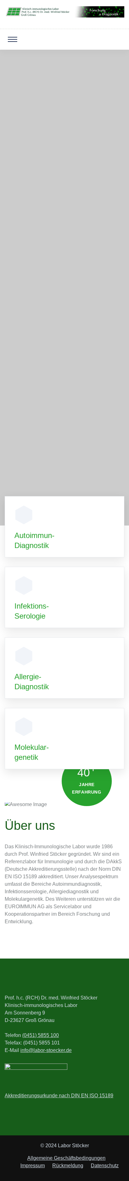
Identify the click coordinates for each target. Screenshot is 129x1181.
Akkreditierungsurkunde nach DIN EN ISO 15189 (59, 1095)
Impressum (32, 1165)
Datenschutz (105, 1165)
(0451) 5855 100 (40, 1035)
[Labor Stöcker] (64, 11)
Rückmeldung (67, 1165)
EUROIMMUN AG (64, 475)
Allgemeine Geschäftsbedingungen (66, 1158)
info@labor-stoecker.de (46, 1050)
